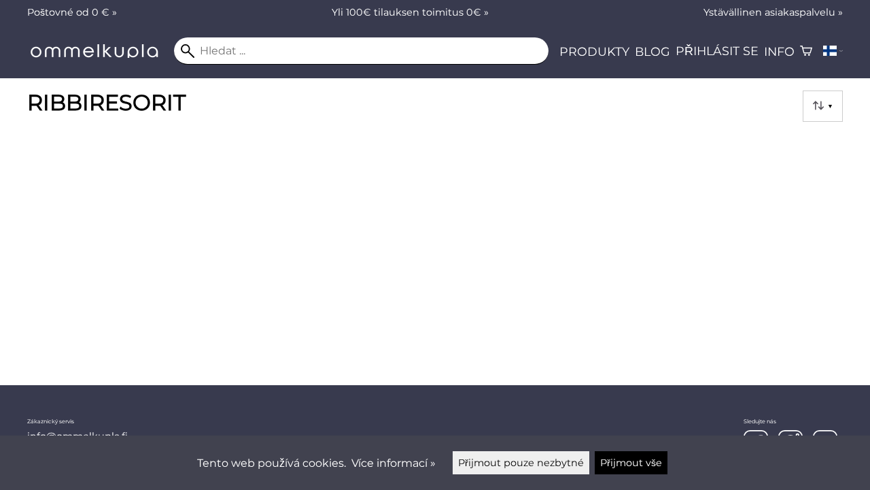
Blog (652, 51)
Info (779, 51)
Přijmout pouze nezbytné (521, 463)
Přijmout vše (631, 463)
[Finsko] (833, 51)
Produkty (594, 51)
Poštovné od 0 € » (72, 12)
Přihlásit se (717, 51)
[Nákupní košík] (806, 51)
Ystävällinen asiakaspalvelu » (773, 12)
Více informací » (393, 463)
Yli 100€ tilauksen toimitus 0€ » (410, 12)
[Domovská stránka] (100, 54)
